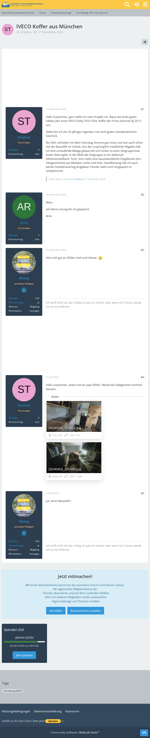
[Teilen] (145, 42)
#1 (142, 109)
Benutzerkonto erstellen (86, 610)
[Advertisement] (75, 79)
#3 (142, 250)
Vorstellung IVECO (13, 690)
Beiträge (13, 149)
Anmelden (55, 610)
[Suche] (127, 4)
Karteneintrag (16, 302)
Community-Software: (75, 732)
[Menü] (145, 4)
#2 (142, 194)
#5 (142, 493)
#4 (142, 377)
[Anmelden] (136, 4)
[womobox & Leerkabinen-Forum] (22, 4)
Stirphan (26, 32)
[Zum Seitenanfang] (144, 733)
